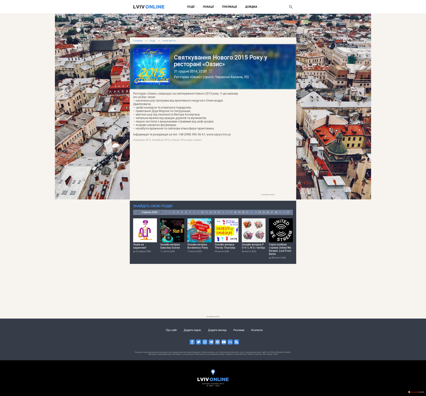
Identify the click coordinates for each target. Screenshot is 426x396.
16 (227, 212)
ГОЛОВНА (137, 41)
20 (243, 212)
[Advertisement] (268, 142)
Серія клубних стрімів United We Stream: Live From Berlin (280, 249)
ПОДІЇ (152, 41)
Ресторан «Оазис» (188, 77)
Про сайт (171, 330)
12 (210, 212)
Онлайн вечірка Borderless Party (197, 246)
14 (218, 212)
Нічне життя (169, 41)
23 (255, 212)
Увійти (250, 354)
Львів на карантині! (139, 246)
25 (263, 212)
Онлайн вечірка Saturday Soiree (170, 246)
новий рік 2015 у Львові (166, 140)
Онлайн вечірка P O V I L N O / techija (253, 246)
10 (202, 212)
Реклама (238, 330)
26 (267, 212)
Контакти (257, 330)
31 (288, 212)
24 (259, 212)
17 (231, 212)
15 (222, 212)
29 (280, 212)
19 (239, 212)
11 (206, 212)
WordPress (241, 354)
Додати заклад (217, 330)
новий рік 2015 (143, 140)
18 (235, 212)
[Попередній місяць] (138, 212)
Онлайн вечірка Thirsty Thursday (225, 246)
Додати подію (192, 330)
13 (214, 212)
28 (276, 212)
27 (272, 212)
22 (251, 212)
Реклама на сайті (268, 194)
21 (247, 212)
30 (284, 212)
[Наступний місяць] (161, 212)
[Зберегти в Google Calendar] (209, 71)
